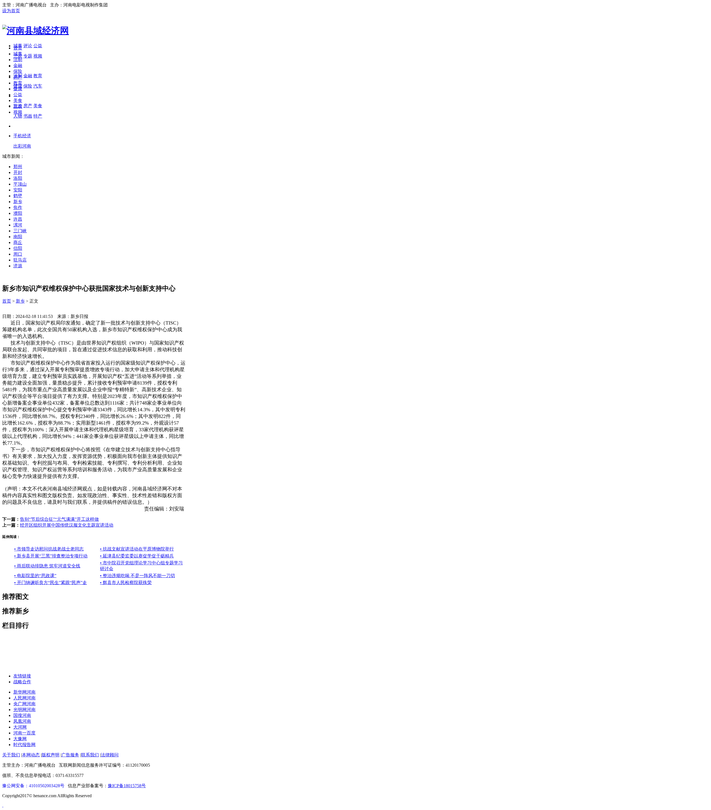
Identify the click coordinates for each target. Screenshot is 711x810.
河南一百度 (24, 733)
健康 (17, 88)
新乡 (17, 201)
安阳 (17, 190)
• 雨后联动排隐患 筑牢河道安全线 (47, 566)
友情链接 (22, 676)
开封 (17, 172)
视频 (37, 56)
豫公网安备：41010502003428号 (33, 785)
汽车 (37, 86)
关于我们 (11, 754)
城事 (17, 53)
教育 (37, 75)
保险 (27, 86)
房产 (27, 105)
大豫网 (20, 738)
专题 (27, 56)
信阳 (17, 248)
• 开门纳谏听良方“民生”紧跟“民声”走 (50, 582)
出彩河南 (22, 146)
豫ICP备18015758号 (127, 785)
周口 (17, 254)
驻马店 (20, 260)
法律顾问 (110, 754)
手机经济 (22, 135)
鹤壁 (17, 195)
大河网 (20, 727)
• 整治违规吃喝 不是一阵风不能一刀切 (137, 575)
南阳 (17, 236)
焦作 (17, 207)
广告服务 (70, 754)
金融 (27, 75)
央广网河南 (24, 703)
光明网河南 (24, 709)
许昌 (17, 219)
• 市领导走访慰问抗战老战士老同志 (49, 549)
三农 (17, 106)
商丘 (17, 242)
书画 (27, 116)
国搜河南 (22, 715)
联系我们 (90, 754)
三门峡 (20, 230)
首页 (17, 48)
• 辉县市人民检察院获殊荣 (126, 582)
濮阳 (17, 213)
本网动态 (31, 754)
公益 (37, 45)
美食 (37, 105)
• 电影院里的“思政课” (35, 575)
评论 (27, 45)
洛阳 (17, 178)
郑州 (17, 166)
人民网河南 (24, 698)
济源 (17, 265)
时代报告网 (24, 744)
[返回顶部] (2, 805)
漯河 (17, 225)
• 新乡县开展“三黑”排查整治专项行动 (50, 556)
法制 (17, 59)
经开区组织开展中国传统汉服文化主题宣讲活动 (66, 525)
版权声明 (50, 754)
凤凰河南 (22, 721)
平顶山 (20, 184)
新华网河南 (24, 692)
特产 (37, 116)
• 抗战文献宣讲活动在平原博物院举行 (137, 549)
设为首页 (11, 10)
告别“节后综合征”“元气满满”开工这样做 (59, 519)
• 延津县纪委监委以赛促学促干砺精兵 (137, 556)
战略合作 (22, 681)
